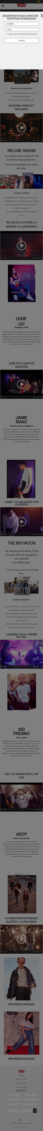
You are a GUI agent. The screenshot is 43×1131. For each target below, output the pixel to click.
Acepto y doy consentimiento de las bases (22, 34)
